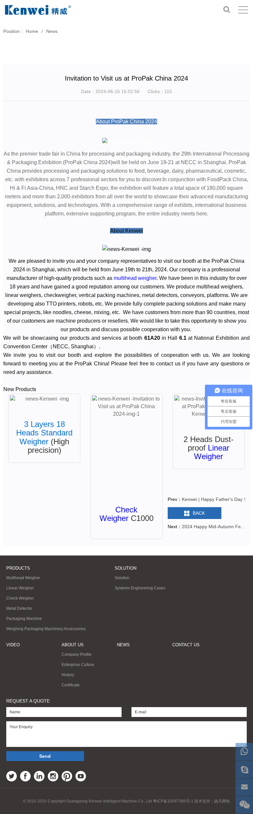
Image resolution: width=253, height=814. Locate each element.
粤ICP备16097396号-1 (173, 801)
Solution (125, 568)
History (68, 675)
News (52, 31)
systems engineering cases (140, 588)
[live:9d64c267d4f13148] (244, 769)
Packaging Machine (24, 618)
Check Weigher (118, 514)
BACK (199, 513)
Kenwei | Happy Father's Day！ (214, 499)
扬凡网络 (222, 801)
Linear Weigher (211, 452)
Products (18, 568)
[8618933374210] (244, 751)
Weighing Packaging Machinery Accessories (46, 629)
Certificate (71, 685)
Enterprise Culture (78, 664)
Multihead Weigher (23, 578)
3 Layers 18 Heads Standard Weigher (44, 433)
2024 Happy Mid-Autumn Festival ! (214, 526)
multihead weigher (135, 278)
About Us (73, 644)
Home (32, 31)
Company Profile (77, 654)
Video (13, 644)
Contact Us (186, 644)
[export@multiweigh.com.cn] (244, 787)
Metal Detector (19, 608)
